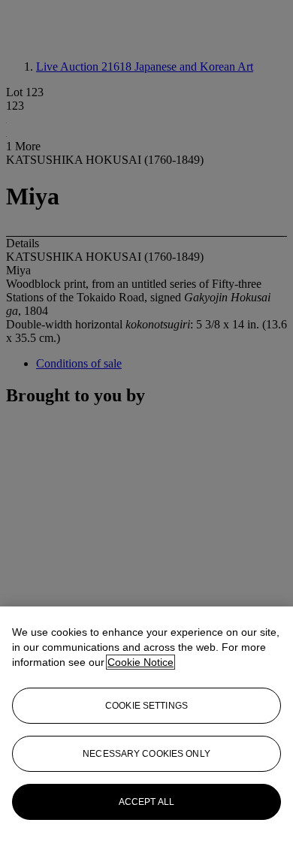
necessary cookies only (146, 754)
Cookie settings (146, 705)
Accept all (146, 802)
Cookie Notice (140, 662)
